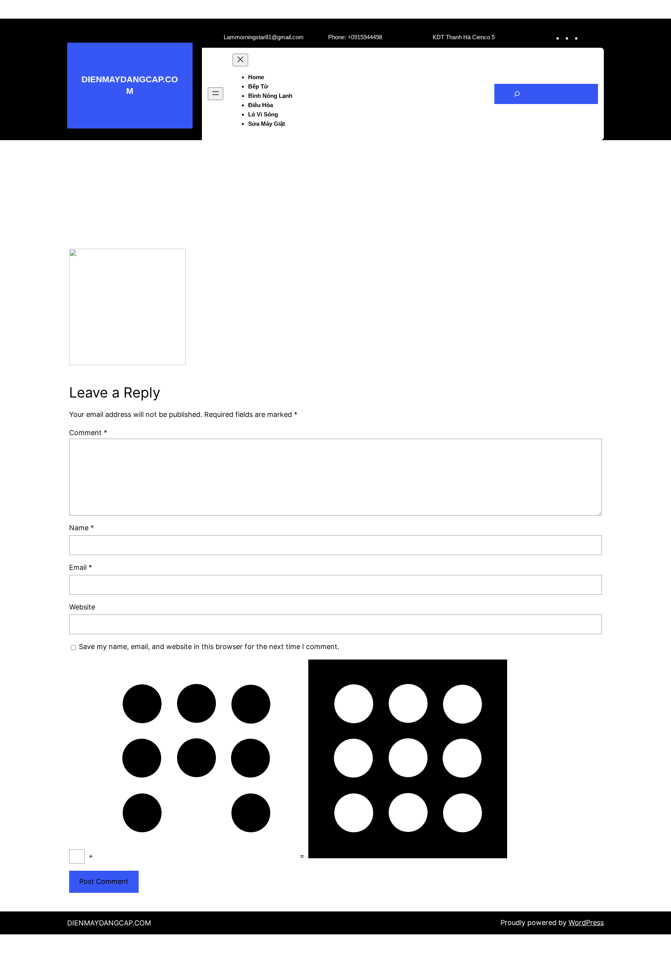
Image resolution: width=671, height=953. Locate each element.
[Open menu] (215, 93)
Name (81, 528)
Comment (88, 433)
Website (82, 607)
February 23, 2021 (352, 171)
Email (80, 567)
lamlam (304, 171)
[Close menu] (240, 60)
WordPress (586, 922)
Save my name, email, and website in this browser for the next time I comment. (209, 646)
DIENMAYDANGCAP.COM (109, 923)
